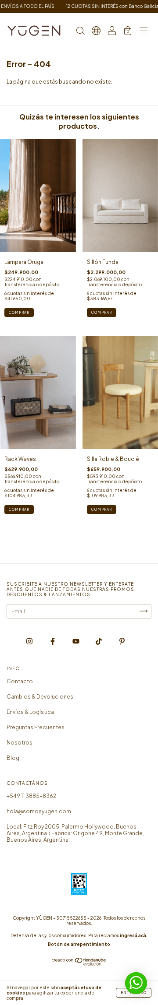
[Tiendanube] (79, 963)
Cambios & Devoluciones (40, 696)
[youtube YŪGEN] (76, 641)
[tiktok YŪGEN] (99, 641)
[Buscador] (80, 31)
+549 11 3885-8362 (31, 796)
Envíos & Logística (30, 712)
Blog (13, 758)
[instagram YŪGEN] (30, 641)
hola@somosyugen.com (39, 811)
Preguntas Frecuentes (36, 727)
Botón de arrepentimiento (79, 944)
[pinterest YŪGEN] (122, 641)
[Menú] (143, 31)
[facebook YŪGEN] (53, 641)
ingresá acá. (133, 935)
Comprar (101, 312)
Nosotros (19, 742)
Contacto (20, 681)
